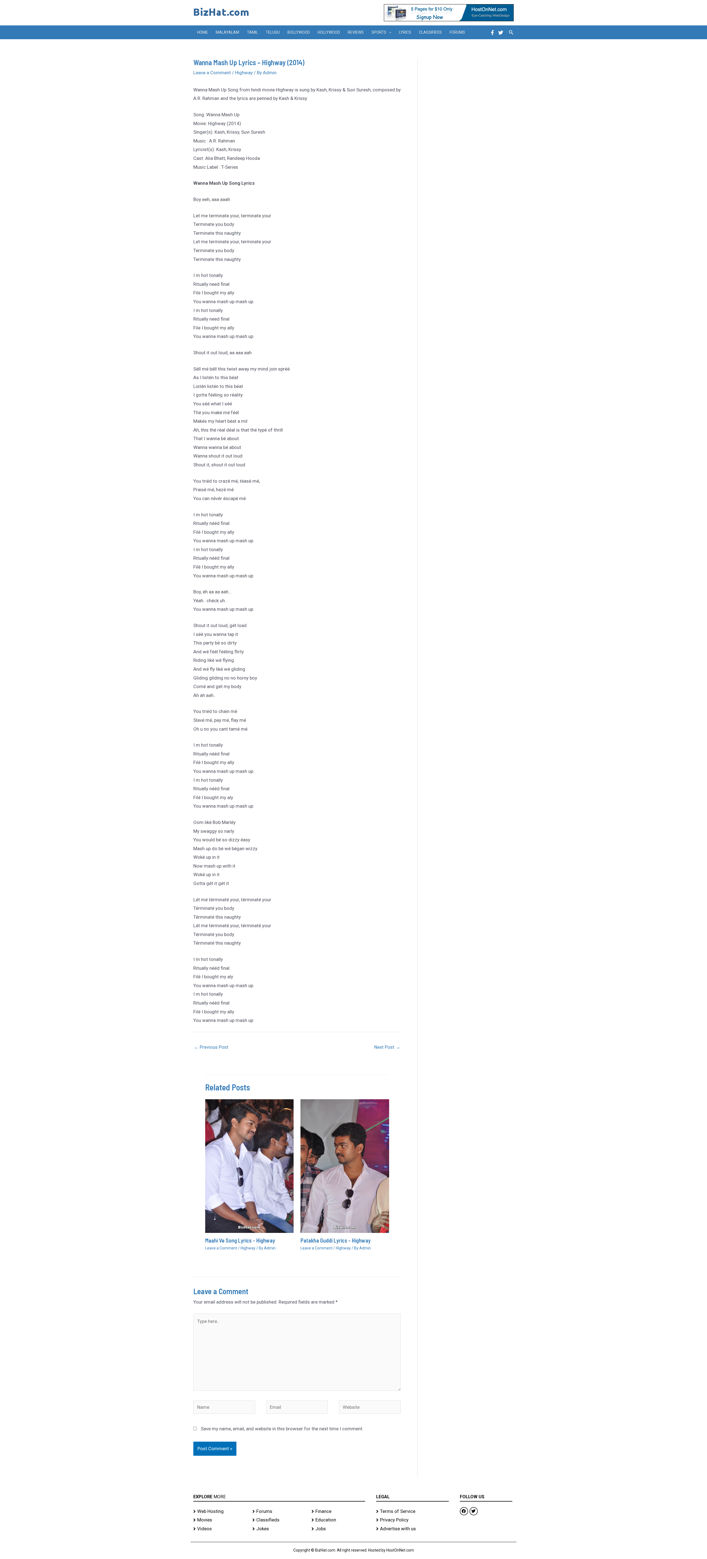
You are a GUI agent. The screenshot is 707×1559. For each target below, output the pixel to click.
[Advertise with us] (412, 1528)
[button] (388, 32)
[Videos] (220, 1528)
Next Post (387, 1047)
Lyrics (405, 32)
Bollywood (298, 32)
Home (202, 32)
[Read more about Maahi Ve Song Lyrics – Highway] (249, 1165)
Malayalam (227, 32)
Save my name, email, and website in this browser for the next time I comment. (282, 1428)
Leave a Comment (212, 72)
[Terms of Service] (412, 1511)
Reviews (356, 32)
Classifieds (430, 32)
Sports (378, 32)
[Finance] (338, 1511)
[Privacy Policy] (412, 1520)
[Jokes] (279, 1528)
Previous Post (211, 1047)
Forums (457, 32)
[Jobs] (338, 1528)
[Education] (338, 1520)
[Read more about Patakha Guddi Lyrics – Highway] (344, 1165)
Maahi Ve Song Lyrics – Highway (240, 1240)
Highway (244, 72)
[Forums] (279, 1511)
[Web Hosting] (220, 1511)
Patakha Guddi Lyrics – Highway (335, 1240)
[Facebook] (492, 32)
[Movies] (220, 1520)
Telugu (273, 32)
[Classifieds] (279, 1520)
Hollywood (329, 32)
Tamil (252, 32)
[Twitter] (500, 32)
